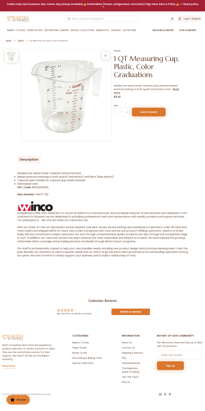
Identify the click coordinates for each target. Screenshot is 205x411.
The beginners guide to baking (130, 370)
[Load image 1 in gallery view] (11, 56)
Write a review (130, 312)
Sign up (170, 365)
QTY (116, 106)
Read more (8, 366)
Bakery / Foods (80, 342)
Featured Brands (131, 363)
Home (8, 41)
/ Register (195, 18)
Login (186, 18)
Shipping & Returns (132, 352)
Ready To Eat (79, 352)
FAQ (124, 358)
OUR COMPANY (187, 30)
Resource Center (163, 30)
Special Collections (83, 363)
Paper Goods (79, 347)
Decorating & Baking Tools (87, 358)
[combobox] (101, 19)
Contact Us (128, 347)
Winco (21, 41)
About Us (127, 342)
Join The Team (130, 377)
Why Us (126, 382)
